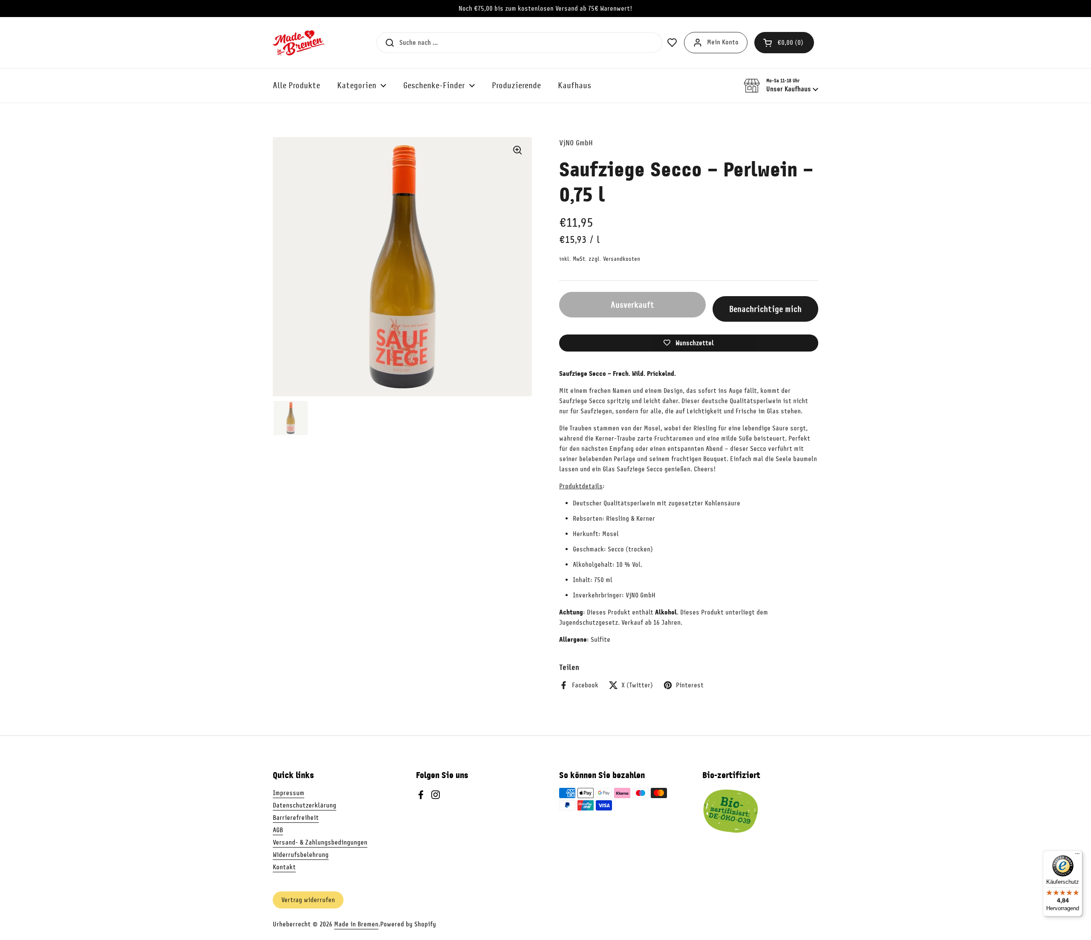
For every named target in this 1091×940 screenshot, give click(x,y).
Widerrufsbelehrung (301, 855)
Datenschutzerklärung (304, 805)
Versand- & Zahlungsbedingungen (320, 842)
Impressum (288, 793)
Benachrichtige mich (765, 309)
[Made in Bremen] (299, 42)
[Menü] (1077, 856)
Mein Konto (723, 42)
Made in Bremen (356, 924)
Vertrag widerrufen (308, 900)
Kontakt (284, 867)
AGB (278, 830)
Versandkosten (621, 258)
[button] (784, 42)
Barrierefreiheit (296, 817)
